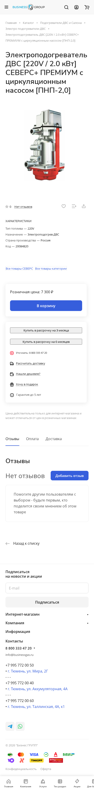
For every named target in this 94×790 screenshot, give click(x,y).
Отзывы (12, 438)
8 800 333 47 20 (18, 648)
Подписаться (47, 602)
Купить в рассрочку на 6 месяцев (46, 342)
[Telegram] (10, 726)
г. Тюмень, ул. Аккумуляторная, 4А (38, 688)
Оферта (45, 769)
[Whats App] (20, 726)
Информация (17, 631)
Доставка (54, 438)
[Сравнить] (74, 206)
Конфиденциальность (21, 769)
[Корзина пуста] (86, 7)
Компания (14, 622)
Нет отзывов (23, 207)
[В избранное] (63, 206)
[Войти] (76, 7)
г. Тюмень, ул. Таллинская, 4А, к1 (36, 706)
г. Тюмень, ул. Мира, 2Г (28, 671)
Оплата (32, 438)
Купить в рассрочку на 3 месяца (46, 330)
